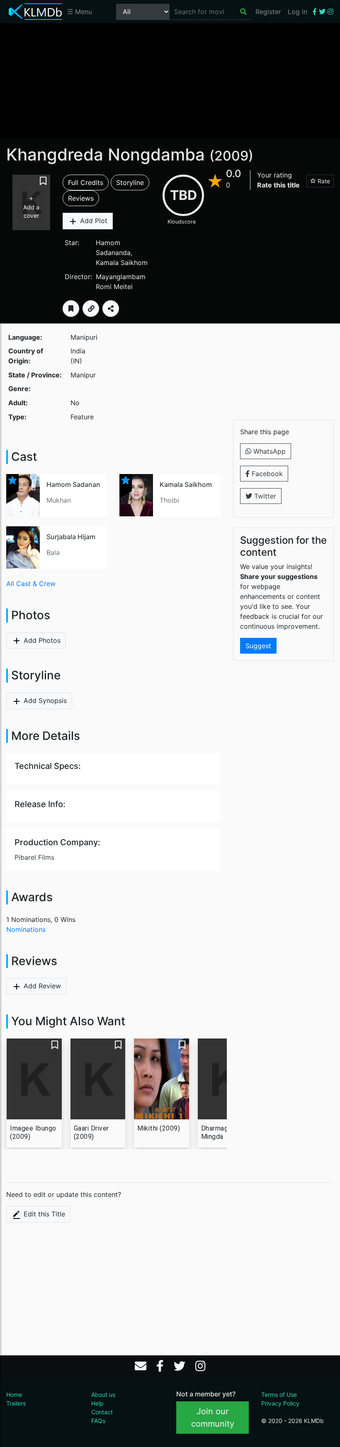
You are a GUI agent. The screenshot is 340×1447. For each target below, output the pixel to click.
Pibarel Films (34, 857)
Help (97, 1403)
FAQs (98, 1420)
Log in (297, 11)
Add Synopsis (44, 700)
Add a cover (31, 211)
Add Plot (92, 220)
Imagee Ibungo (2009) (33, 1132)
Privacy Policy (280, 1403)
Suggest (258, 646)
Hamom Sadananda (77, 484)
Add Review (41, 986)
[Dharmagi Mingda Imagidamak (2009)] (225, 1078)
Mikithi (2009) (158, 1128)
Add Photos (41, 640)
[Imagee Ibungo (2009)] (34, 1078)
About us (103, 1394)
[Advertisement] (170, 80)
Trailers (16, 1403)
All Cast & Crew (31, 583)
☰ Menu (79, 11)
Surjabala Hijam (70, 537)
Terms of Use (279, 1394)
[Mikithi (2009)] (161, 1078)
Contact (102, 1411)
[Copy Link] (91, 308)
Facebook (266, 473)
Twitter (264, 496)
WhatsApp (268, 451)
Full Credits (85, 182)
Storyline (130, 182)
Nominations (26, 929)
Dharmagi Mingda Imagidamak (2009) (219, 1132)
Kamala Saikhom (122, 262)
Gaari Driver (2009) (91, 1132)
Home (14, 1394)
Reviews (81, 198)
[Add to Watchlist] (71, 308)
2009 (231, 156)
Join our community (212, 1417)
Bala (53, 552)
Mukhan (58, 500)
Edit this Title (43, 1214)
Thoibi (169, 500)
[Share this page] (110, 308)
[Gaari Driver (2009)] (98, 1078)
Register (268, 11)
